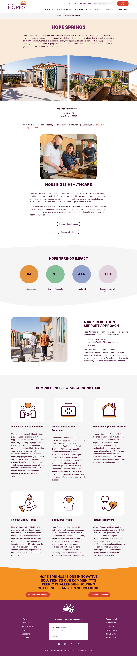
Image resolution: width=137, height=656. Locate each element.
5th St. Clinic (111, 638)
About (26, 630)
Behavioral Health (62, 519)
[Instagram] (65, 644)
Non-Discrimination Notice (84, 650)
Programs (66, 15)
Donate (111, 626)
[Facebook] (59, 644)
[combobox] (105, 3)
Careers (26, 638)
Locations (26, 634)
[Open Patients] (102, 9)
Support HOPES (26, 626)
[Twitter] (72, 644)
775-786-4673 (111, 630)
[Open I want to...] (52, 9)
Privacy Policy (72, 650)
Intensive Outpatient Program (109, 426)
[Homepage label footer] (68, 608)
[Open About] (112, 9)
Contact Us (111, 623)
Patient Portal (111, 619)
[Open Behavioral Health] (90, 9)
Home (59, 15)
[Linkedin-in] (78, 644)
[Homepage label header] (17, 5)
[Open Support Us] (126, 9)
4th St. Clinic (111, 634)
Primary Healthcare (103, 519)
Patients (26, 619)
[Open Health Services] (70, 9)
